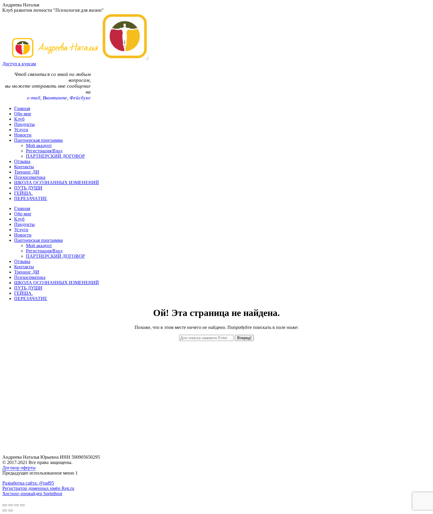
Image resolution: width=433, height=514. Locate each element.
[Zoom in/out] (22, 505)
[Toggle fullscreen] (16, 505)
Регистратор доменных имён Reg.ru (38, 488)
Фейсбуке (80, 98)
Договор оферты (19, 467)
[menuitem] (22, 108)
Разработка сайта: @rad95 (28, 482)
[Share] (10, 505)
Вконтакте (55, 98)
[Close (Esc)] (4, 505)
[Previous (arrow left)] (4, 510)
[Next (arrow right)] (10, 510)
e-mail (33, 98)
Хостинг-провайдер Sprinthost (32, 493)
